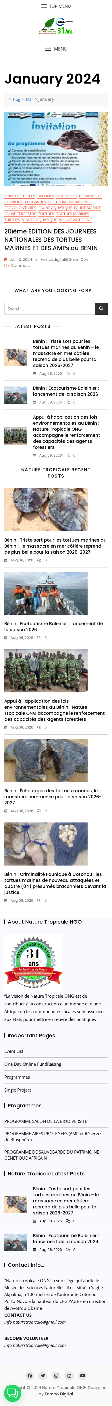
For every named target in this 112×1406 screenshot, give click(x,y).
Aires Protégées (19, 195)
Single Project (17, 1090)
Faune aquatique (55, 207)
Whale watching (75, 219)
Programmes (17, 1077)
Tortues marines (72, 213)
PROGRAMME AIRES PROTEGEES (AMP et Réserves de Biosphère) (53, 1136)
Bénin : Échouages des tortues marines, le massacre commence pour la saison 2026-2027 (52, 797)
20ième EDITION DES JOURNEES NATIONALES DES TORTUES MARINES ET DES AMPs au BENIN (51, 239)
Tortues (46, 213)
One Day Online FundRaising (32, 1064)
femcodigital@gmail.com (65, 259)
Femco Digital (59, 1394)
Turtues (12, 219)
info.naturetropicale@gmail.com (35, 1322)
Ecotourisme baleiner (70, 201)
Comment (20, 266)
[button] (56, 49)
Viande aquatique (39, 219)
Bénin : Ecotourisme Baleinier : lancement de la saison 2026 (66, 391)
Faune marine (87, 207)
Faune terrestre (20, 213)
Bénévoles (66, 195)
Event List (13, 1051)
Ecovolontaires (20, 207)
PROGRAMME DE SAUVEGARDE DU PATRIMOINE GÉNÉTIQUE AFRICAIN (51, 1155)
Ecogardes (35, 201)
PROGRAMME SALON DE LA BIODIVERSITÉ (45, 1121)
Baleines (45, 195)
